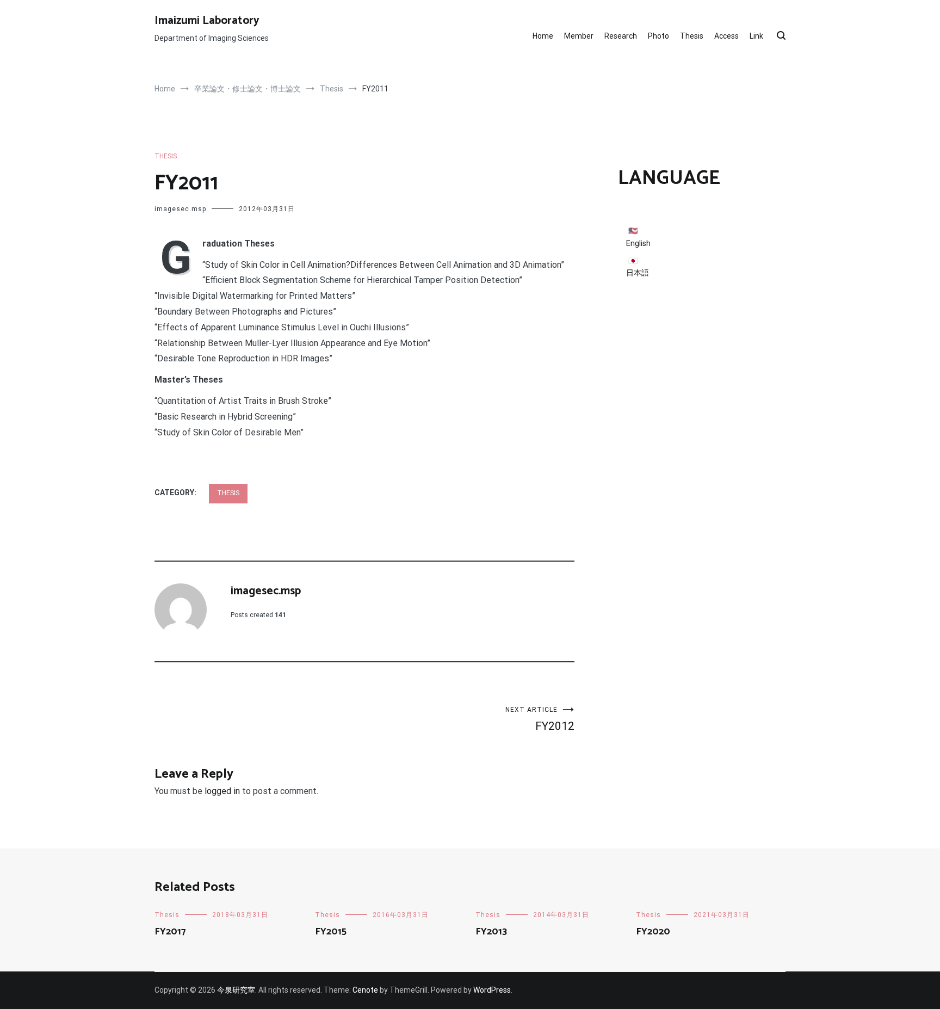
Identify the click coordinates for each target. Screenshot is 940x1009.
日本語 (637, 272)
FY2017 (170, 932)
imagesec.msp (180, 209)
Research (620, 36)
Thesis (691, 36)
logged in (222, 791)
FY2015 (331, 932)
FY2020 (653, 932)
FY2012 (539, 719)
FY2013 (491, 932)
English (638, 243)
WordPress (492, 990)
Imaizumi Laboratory (206, 20)
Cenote (365, 990)
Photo (658, 36)
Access (726, 36)
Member (578, 36)
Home (543, 36)
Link (756, 36)
